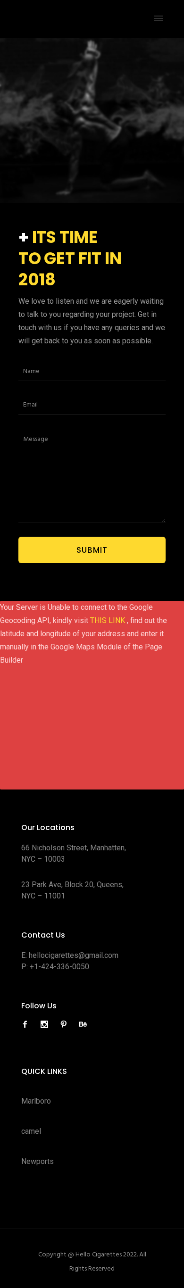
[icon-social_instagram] (47, 1025)
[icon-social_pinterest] (66, 1025)
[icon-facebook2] (27, 1025)
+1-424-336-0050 (59, 966)
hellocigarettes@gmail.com (73, 955)
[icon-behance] (83, 1025)
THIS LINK (108, 620)
